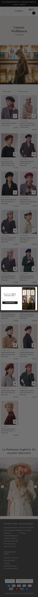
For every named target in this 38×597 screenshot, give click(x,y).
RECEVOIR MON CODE (10, 302)
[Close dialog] (36, 288)
